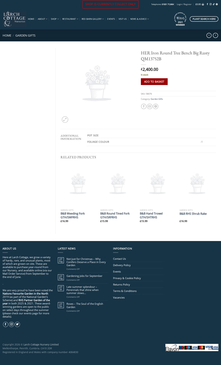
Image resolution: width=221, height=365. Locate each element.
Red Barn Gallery (92, 18)
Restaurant (69, 18)
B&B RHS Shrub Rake (193, 213)
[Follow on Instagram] (211, 4)
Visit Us (123, 18)
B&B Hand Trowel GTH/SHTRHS (151, 215)
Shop (54, 18)
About (41, 18)
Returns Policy (121, 284)
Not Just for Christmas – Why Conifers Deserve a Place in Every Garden (86, 262)
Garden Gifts (25, 35)
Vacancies (119, 297)
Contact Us (119, 258)
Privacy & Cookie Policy (127, 278)
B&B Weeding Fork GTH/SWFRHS (73, 215)
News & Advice (138, 18)
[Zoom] (65, 119)
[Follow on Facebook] (207, 4)
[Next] (215, 196)
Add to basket (154, 81)
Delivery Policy (122, 265)
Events (111, 18)
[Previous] (60, 196)
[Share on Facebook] (143, 106)
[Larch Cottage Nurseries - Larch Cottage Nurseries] (14, 19)
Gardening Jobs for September (84, 275)
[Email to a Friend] (149, 106)
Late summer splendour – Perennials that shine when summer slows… (82, 290)
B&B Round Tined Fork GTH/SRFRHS (114, 215)
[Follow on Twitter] (17, 324)
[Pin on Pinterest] (155, 106)
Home (31, 18)
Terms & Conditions (125, 291)
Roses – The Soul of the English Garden (84, 305)
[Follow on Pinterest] (217, 4)
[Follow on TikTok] (214, 4)
